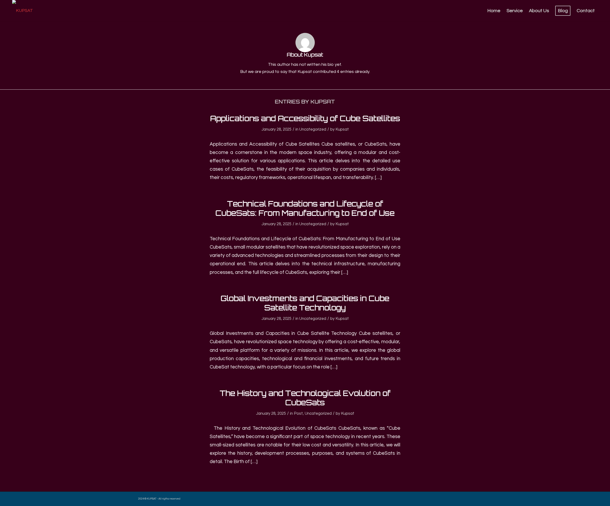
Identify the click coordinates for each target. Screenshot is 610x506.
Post (298, 413)
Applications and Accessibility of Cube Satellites (305, 118)
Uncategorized (312, 129)
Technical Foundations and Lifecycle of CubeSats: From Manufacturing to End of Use (305, 208)
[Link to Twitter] (454, 497)
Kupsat (342, 129)
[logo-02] (22, 10)
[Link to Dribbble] (461, 497)
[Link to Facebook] (468, 497)
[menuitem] (493, 10)
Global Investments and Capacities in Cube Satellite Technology (305, 303)
